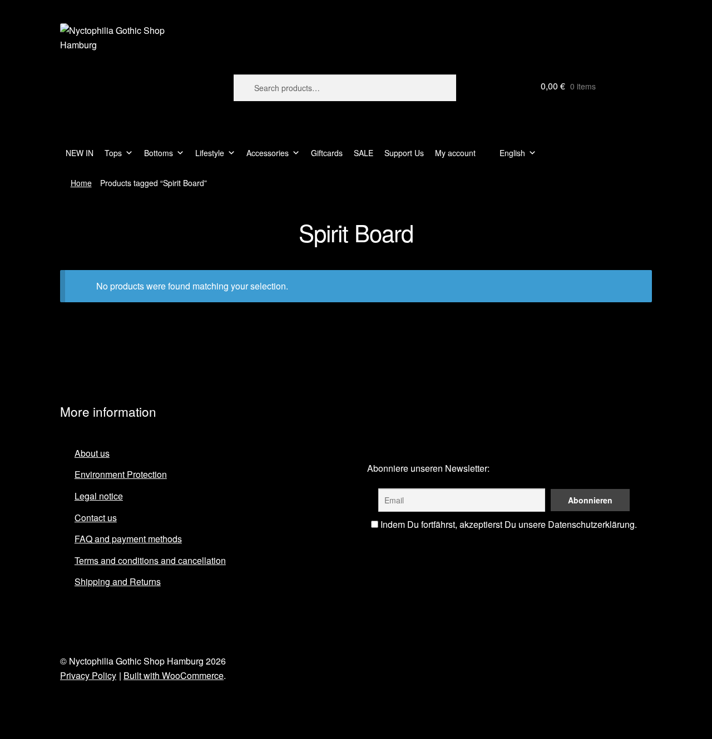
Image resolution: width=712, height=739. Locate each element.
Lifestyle (209, 152)
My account (455, 152)
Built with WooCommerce (173, 675)
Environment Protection (121, 474)
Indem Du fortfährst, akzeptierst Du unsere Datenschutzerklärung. (507, 524)
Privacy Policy (88, 675)
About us (92, 453)
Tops (113, 152)
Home (81, 182)
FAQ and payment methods (128, 538)
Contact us (96, 517)
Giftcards (327, 152)
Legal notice (99, 496)
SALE (363, 152)
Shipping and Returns (118, 581)
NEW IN (79, 152)
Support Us (404, 152)
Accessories (267, 152)
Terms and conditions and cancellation (150, 560)
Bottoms (158, 152)
